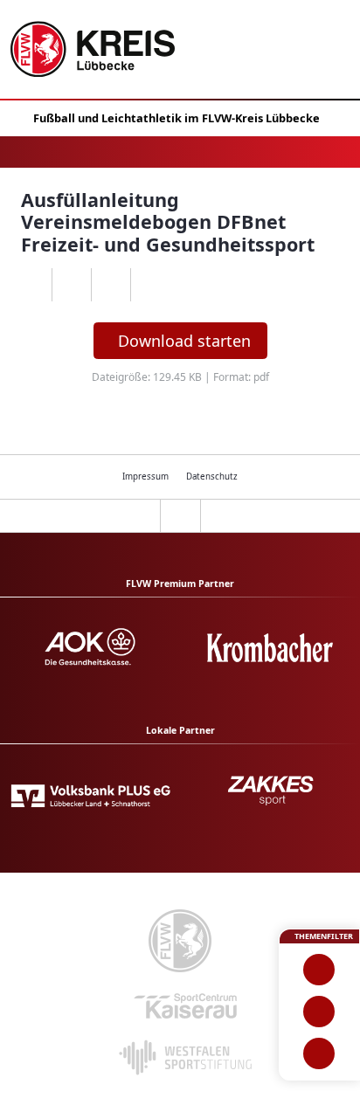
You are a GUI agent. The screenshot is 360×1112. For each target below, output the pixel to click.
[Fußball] (319, 969)
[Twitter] (110, 284)
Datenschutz (212, 476)
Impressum (145, 476)
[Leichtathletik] (319, 1011)
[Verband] (319, 1053)
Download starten (184, 340)
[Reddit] (150, 284)
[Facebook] (71, 284)
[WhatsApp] (32, 284)
